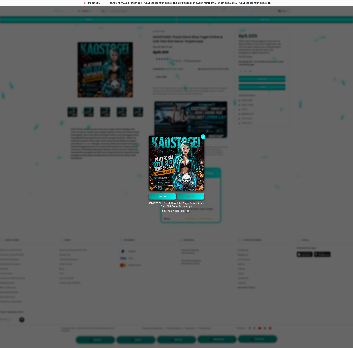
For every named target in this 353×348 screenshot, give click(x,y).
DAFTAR (162, 196)
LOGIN (190, 196)
